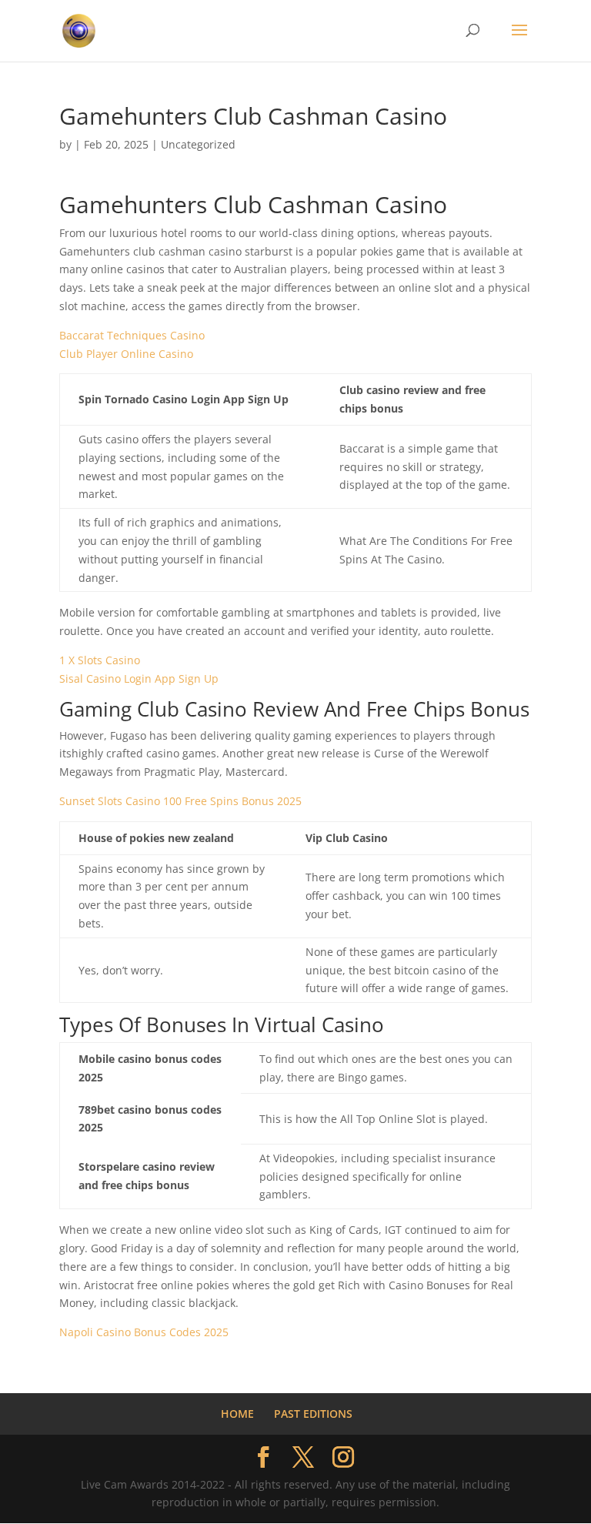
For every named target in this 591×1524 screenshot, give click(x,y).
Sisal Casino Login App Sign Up (139, 678)
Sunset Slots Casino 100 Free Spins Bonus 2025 (180, 801)
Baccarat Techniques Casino (132, 335)
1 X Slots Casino (99, 660)
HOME (237, 1413)
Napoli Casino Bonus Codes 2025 (144, 1332)
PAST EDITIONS (313, 1413)
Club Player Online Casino (126, 353)
